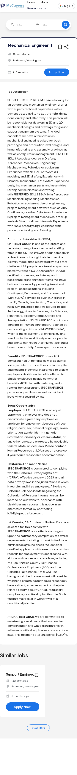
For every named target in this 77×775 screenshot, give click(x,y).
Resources (34, 8)
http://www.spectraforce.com (48, 347)
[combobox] (19, 24)
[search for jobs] (66, 25)
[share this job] (66, 47)
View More (38, 728)
